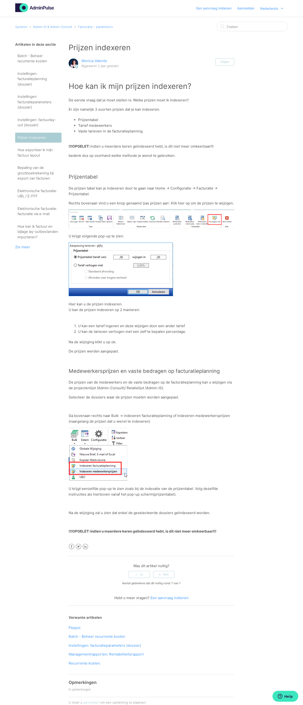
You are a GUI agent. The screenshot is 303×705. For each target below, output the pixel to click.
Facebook (72, 547)
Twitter (78, 547)
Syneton (21, 27)
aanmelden (91, 702)
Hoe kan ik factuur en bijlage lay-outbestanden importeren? (38, 231)
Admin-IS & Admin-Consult (52, 27)
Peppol (74, 627)
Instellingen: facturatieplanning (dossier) (32, 78)
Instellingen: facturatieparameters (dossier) (35, 101)
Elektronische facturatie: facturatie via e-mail (37, 211)
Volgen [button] (224, 61)
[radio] (139, 574)
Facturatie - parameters (95, 27)
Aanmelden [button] (245, 8)
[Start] (34, 11)
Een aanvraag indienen (214, 8)
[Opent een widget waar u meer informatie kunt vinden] (285, 697)
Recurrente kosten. (85, 663)
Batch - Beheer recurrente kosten (32, 58)
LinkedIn (85, 547)
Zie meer (22, 247)
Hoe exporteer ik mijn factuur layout (35, 153)
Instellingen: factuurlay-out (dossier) (37, 122)
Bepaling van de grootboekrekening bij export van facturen (35, 173)
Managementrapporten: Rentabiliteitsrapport (106, 654)
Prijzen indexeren (32, 137)
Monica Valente (94, 61)
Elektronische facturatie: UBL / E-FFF (37, 194)
